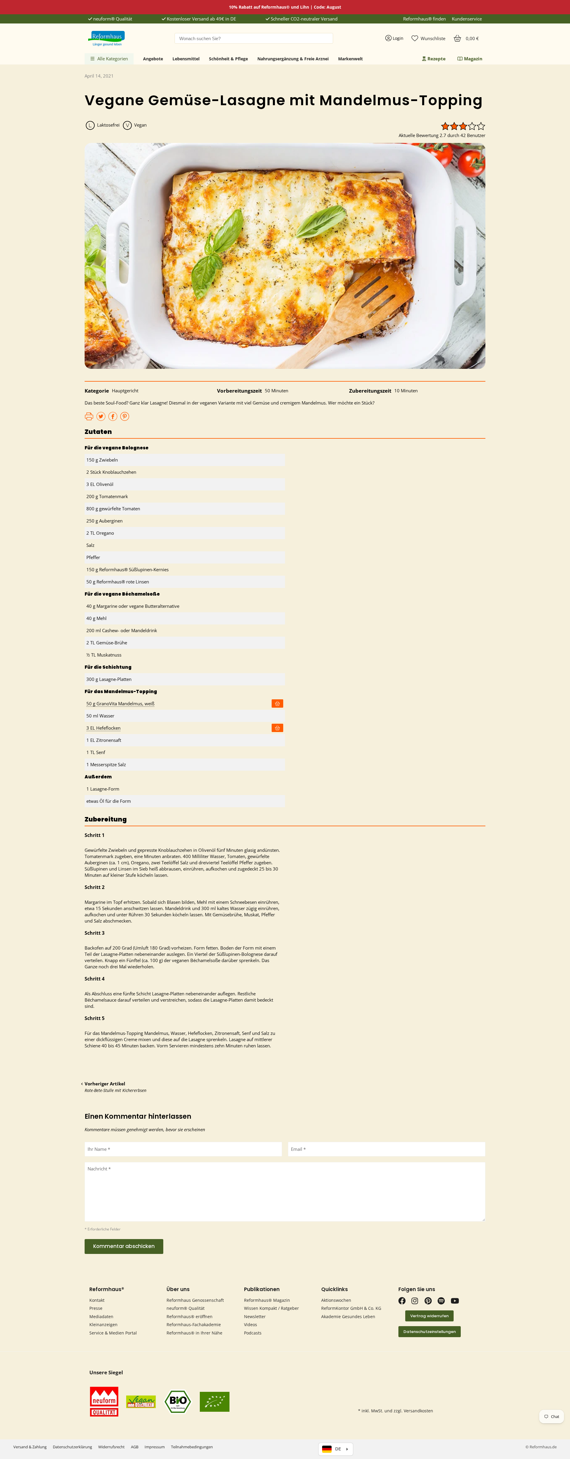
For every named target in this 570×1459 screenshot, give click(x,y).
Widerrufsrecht (111, 1446)
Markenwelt (350, 59)
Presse (95, 1308)
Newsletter (255, 1316)
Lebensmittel (186, 59)
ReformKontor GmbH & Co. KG (351, 1308)
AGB (134, 1446)
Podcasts (253, 1333)
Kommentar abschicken (124, 1246)
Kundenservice (467, 18)
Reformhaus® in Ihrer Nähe (194, 1333)
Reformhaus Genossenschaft (195, 1300)
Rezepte (437, 59)
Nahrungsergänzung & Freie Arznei (293, 59)
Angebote (153, 59)
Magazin (473, 59)
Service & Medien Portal (113, 1333)
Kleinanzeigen (103, 1324)
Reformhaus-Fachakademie (194, 1324)
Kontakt (96, 1300)
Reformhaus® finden (424, 18)
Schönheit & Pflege (228, 59)
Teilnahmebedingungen (192, 1446)
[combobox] (254, 38)
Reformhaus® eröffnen (190, 1316)
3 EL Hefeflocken (103, 728)
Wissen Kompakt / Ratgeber (271, 1308)
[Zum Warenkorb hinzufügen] (277, 703)
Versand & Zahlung (30, 1446)
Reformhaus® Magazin (267, 1300)
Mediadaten (101, 1316)
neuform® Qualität (112, 18)
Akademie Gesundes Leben (348, 1316)
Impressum (155, 1446)
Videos (250, 1324)
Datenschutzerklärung (72, 1446)
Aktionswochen (336, 1300)
